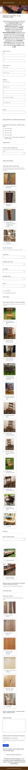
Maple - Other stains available (10, 671)
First (4, 53)
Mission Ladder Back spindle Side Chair (10, 453)
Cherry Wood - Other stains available (9, 652)
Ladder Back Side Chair (10, 416)
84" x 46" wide (8, 135)
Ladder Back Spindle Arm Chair (10, 471)
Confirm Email (6, 72)
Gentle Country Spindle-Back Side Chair (10, 322)
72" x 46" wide (8, 132)
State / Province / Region (8, 97)
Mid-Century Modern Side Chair (10, 490)
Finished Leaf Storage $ (9, 205)
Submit (6, 745)
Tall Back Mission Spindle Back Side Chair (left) (10, 378)
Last (4, 58)
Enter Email (5, 67)
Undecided (8, 243)
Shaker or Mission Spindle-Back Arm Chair (10, 397)
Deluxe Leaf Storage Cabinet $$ (10, 187)
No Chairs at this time (10, 293)
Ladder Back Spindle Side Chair (10, 434)
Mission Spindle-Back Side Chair (10, 359)
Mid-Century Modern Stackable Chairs (10, 509)
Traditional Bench (10, 560)
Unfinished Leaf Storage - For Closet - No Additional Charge (10, 224)
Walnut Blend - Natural (9, 615)
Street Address (6, 81)
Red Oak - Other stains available (10, 689)
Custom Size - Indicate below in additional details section (15, 138)
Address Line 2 (6, 86)
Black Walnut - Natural (9, 633)
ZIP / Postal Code (6, 102)
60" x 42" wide (8, 128)
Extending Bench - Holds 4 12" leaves (10, 577)
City (3, 92)
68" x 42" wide (8, 130)
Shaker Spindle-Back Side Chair (9, 341)
